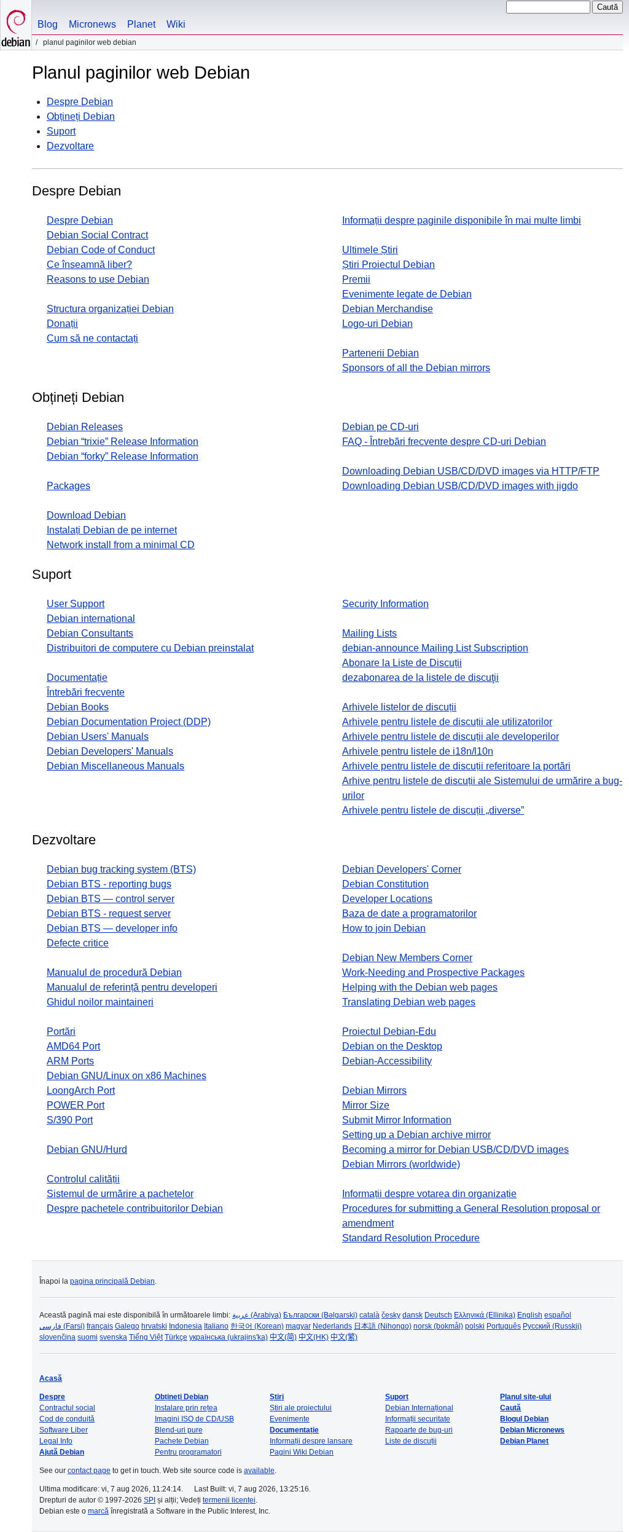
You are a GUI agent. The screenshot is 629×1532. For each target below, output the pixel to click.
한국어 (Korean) (257, 1326)
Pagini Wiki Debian (302, 1452)
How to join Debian (384, 928)
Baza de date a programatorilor (409, 913)
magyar (298, 1326)
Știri (277, 1397)
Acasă (50, 1378)
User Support (75, 604)
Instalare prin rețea (186, 1408)
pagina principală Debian (112, 1281)
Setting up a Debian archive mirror (416, 1134)
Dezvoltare (70, 146)
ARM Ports (70, 1061)
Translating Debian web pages (408, 1002)
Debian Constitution (385, 884)
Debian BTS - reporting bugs (109, 884)
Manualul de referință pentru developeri (132, 987)
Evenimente (290, 1419)
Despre (52, 1397)
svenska (113, 1337)
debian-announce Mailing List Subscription (435, 648)
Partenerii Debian (380, 353)
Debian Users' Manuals (98, 736)
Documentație (77, 677)
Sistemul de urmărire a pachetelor (120, 1193)
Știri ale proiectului (301, 1408)
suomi (87, 1337)
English (529, 1315)
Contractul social (67, 1408)
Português (503, 1326)
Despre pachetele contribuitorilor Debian (135, 1208)
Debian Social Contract (97, 235)
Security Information (385, 604)
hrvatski (154, 1326)
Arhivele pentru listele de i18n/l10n (417, 751)
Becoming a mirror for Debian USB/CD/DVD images (455, 1149)
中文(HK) (314, 1337)
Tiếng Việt (146, 1337)
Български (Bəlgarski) (320, 1315)
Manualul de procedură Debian (114, 972)
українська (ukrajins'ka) (228, 1337)
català (369, 1315)
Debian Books (78, 707)
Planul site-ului (525, 1397)
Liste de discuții (411, 1441)
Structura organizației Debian (110, 309)
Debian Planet (524, 1441)
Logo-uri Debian (377, 323)
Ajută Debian (61, 1452)
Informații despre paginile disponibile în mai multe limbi (461, 220)
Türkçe (176, 1337)
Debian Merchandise (387, 309)
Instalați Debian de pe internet (112, 530)
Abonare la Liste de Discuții (402, 663)
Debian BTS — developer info (112, 928)
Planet (141, 24)
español (557, 1315)
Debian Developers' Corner (401, 869)
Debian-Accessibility (387, 1061)
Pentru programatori (188, 1452)
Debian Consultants (90, 633)
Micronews (92, 24)
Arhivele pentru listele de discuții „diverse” (433, 810)
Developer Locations (387, 899)
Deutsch (438, 1315)
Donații (62, 323)
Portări (61, 1031)
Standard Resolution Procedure (411, 1238)
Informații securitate (417, 1419)
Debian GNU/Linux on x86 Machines (126, 1075)
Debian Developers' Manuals (110, 751)
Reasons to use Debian (98, 279)
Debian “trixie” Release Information (122, 441)
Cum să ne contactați (92, 338)
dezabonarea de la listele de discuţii (420, 677)
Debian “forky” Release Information (122, 456)
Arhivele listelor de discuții (399, 707)
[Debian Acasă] (16, 25)
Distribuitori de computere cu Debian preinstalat (150, 648)
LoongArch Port (81, 1090)
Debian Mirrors (374, 1090)
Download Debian (86, 515)
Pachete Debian (182, 1441)
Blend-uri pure (179, 1430)
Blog (47, 24)
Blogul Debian (524, 1419)
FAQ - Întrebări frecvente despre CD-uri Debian (444, 441)
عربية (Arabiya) (256, 1315)
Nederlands (332, 1326)
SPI (149, 1500)
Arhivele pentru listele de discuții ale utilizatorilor (447, 722)
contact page (89, 1470)
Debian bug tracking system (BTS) (121, 869)
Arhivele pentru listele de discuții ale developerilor (450, 736)
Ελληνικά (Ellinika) (484, 1315)
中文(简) (283, 1337)
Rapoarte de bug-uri (419, 1430)
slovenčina (57, 1337)
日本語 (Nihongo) (383, 1326)
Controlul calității (83, 1179)
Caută (510, 1408)
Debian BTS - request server (109, 913)
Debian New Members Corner (407, 958)
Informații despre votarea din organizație (429, 1193)
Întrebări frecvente (86, 692)
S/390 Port (70, 1120)
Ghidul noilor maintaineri (100, 1002)
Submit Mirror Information (396, 1120)
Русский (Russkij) (552, 1326)
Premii (356, 279)
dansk (412, 1315)
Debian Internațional (419, 1408)
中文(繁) (343, 1337)
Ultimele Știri (370, 250)
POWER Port (75, 1105)
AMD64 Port (73, 1046)
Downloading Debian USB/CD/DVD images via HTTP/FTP (471, 471)
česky (390, 1315)
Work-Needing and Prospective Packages (433, 972)
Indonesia (185, 1326)
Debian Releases (85, 427)
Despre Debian (80, 101)
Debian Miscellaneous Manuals (115, 766)
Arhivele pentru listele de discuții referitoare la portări (456, 766)
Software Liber (63, 1430)
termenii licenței (229, 1500)
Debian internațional (91, 618)
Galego (127, 1326)
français (100, 1326)
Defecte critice (78, 943)
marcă (98, 1511)
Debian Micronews (532, 1430)
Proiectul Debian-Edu (389, 1031)
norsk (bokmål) (438, 1326)
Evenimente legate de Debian (407, 294)
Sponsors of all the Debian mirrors (416, 368)
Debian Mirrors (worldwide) (401, 1164)
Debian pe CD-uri (380, 427)
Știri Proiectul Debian (388, 264)
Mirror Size (365, 1105)
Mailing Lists (369, 633)
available (259, 1470)
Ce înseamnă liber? (89, 264)
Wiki (176, 24)
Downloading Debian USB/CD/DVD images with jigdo (460, 486)
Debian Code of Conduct (101, 250)
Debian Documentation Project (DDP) (129, 722)
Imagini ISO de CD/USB (194, 1419)
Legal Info (55, 1441)
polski (475, 1326)
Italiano (216, 1326)
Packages (68, 486)
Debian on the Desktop (392, 1046)
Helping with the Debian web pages (420, 987)
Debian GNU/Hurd (87, 1149)
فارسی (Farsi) (62, 1326)
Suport (61, 131)
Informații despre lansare (311, 1441)
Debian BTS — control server (110, 899)
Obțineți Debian (81, 116)
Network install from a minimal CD (121, 545)
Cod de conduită (67, 1419)
